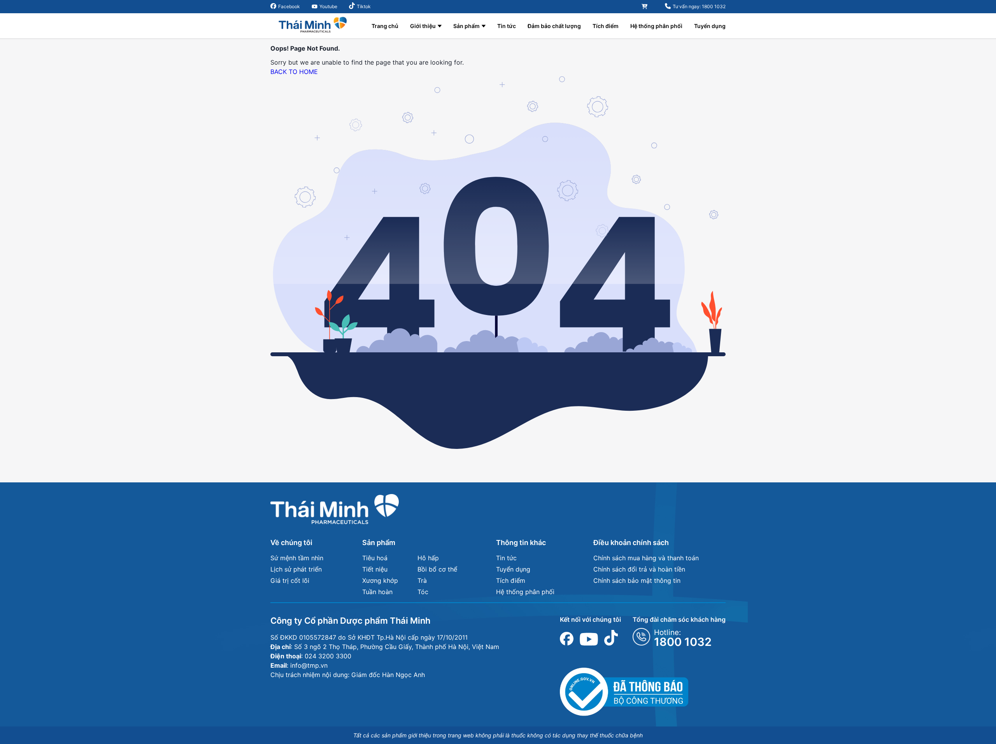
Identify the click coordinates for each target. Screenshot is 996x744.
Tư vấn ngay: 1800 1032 (699, 6)
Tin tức (506, 26)
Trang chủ (385, 26)
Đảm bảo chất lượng (554, 26)
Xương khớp (380, 580)
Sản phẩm (466, 26)
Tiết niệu (375, 569)
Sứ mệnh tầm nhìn (296, 558)
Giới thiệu (423, 26)
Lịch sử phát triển (296, 569)
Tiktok (364, 6)
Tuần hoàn (377, 592)
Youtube (328, 6)
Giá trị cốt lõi (289, 580)
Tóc (422, 592)
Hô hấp (428, 558)
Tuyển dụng (710, 26)
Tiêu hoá (375, 558)
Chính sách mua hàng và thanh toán (646, 558)
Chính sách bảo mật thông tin (636, 580)
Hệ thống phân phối (656, 26)
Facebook (289, 6)
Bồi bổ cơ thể (437, 569)
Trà (422, 580)
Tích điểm (606, 26)
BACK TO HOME (294, 72)
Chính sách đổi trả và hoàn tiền (639, 569)
